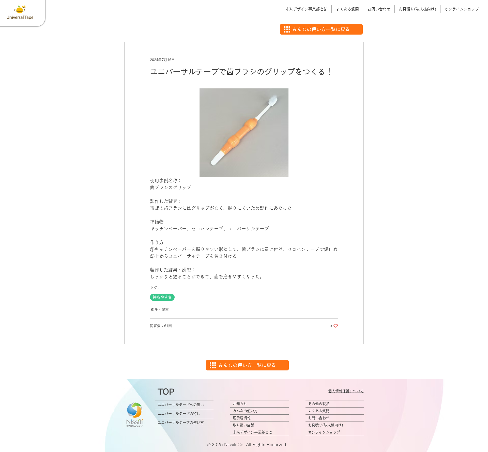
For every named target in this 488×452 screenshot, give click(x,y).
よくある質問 (318, 411)
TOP (166, 392)
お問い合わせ (318, 418)
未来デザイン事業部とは (252, 432)
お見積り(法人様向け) (325, 425)
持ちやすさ (162, 297)
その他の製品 (318, 404)
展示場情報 (242, 418)
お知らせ (240, 404)
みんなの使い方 (245, 411)
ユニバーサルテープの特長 (179, 413)
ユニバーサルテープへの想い (181, 405)
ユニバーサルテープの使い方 (181, 422)
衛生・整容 (160, 309)
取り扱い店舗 (243, 425)
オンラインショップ (324, 432)
